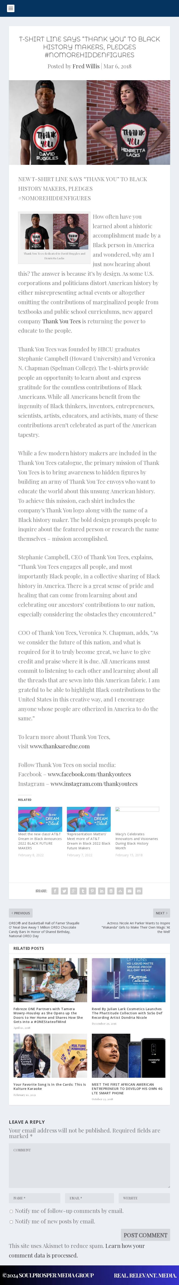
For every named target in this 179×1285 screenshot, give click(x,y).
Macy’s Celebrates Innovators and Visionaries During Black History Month (136, 841)
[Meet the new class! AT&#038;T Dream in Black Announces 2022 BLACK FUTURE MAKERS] (40, 819)
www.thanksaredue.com (60, 746)
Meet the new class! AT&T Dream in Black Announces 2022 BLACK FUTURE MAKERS (40, 841)
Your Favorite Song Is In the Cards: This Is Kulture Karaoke (50, 1086)
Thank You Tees (61, 321)
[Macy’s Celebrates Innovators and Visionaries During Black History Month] (137, 819)
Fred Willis (86, 66)
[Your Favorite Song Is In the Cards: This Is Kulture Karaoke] (50, 1056)
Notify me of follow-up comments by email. (69, 1210)
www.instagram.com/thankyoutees (94, 783)
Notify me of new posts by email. (55, 1221)
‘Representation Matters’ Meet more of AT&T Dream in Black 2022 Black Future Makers (88, 841)
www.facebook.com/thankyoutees (89, 774)
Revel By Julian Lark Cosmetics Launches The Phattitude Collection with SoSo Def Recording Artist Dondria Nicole (127, 1013)
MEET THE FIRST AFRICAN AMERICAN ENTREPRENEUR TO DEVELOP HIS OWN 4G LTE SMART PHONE (127, 1088)
